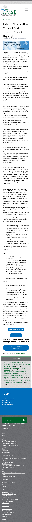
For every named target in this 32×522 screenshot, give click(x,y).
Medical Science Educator (8, 482)
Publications (5, 479)
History (4, 440)
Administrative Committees (9, 443)
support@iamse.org (7, 404)
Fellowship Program (7, 462)
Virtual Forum (5, 497)
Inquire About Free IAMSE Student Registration (16, 347)
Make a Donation (6, 452)
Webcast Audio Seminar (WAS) (10, 499)
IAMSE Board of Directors (9, 441)
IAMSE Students (6, 510)
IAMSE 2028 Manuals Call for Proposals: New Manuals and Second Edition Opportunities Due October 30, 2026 (17, 364)
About (3, 435)
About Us (5, 19)
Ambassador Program (8, 467)
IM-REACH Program (7, 464)
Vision (3, 438)
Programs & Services (7, 455)
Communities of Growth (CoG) (10, 445)
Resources (4, 516)
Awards (4, 469)
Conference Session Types (9, 494)
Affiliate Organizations (8, 512)
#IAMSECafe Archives (7, 501)
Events (3, 489)
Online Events (5, 503)
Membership (5, 506)
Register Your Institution (16, 329)
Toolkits (4, 486)
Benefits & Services (7, 509)
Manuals (4, 484)
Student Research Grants (8, 476)
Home (3, 433)
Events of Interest (6, 495)
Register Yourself (16, 335)
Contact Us (5, 450)
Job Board (4, 519)
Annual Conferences (7, 492)
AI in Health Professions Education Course (13, 465)
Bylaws (4, 447)
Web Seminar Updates (19, 353)
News (9, 19)
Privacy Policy (5, 428)
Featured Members (7, 514)
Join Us (7, 419)
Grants (3, 471)
